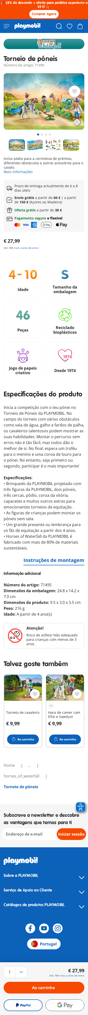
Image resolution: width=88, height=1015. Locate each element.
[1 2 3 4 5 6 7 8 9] (16, 972)
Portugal (48, 944)
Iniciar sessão (71, 834)
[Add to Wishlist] (74, 91)
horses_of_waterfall (22, 776)
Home (10, 765)
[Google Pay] (64, 1005)
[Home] (27, 26)
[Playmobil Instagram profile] (58, 928)
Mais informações (18, 171)
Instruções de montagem (53, 560)
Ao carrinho (43, 987)
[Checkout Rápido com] (23, 1005)
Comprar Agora (44, 14)
